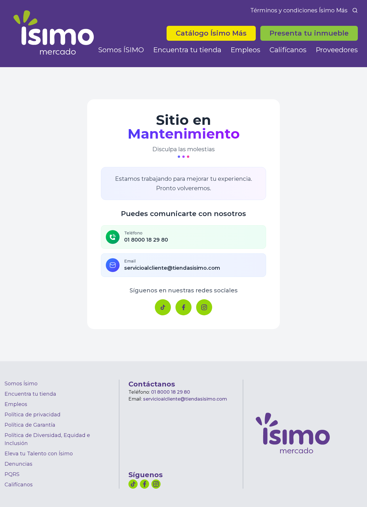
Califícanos (288, 50)
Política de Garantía (30, 425)
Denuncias (18, 464)
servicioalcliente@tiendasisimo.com (185, 399)
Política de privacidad (32, 414)
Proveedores (337, 50)
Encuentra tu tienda (187, 50)
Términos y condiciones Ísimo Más (299, 10)
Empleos (245, 50)
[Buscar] (355, 10)
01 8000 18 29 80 (170, 392)
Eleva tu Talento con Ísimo (39, 453)
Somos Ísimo (21, 383)
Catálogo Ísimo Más (216, 33)
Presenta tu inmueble (309, 33)
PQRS (12, 474)
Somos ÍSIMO (121, 50)
